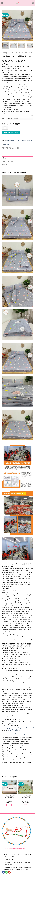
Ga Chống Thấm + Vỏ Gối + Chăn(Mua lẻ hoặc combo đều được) (17, 53)
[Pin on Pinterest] (15, 148)
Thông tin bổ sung (7, 161)
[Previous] (4, 26)
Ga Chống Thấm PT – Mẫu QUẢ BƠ (26, 797)
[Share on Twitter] (9, 148)
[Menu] (2, 3)
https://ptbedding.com (14, 730)
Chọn (9, 805)
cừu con (8, 144)
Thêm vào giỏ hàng (11, 132)
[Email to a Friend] (12, 148)
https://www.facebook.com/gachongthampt (20, 734)
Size (3, 118)
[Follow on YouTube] (9, 872)
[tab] (17, 158)
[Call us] (6, 872)
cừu (5, 144)
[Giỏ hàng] (32, 3)
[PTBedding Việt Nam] (17, 3)
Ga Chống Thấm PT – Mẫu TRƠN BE (9, 797)
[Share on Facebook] (6, 148)
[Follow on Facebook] (3, 872)
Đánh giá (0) (5, 165)
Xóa (32, 115)
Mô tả (4, 158)
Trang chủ (4, 52)
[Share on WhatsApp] (3, 148)
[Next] (30, 26)
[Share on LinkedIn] (18, 148)
